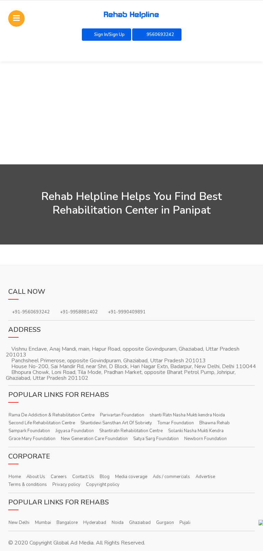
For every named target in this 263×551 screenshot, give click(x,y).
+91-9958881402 (79, 312)
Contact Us (83, 477)
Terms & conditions (28, 484)
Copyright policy (103, 484)
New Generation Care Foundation (94, 439)
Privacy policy (66, 484)
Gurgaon (165, 522)
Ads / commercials (171, 477)
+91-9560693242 (31, 312)
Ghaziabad (140, 522)
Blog (105, 477)
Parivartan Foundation (122, 415)
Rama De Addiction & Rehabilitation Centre (52, 415)
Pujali (184, 522)
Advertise (205, 477)
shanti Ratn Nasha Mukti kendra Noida (187, 415)
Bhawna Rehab (214, 423)
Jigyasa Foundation (74, 431)
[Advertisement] (131, 113)
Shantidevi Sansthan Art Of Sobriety (116, 423)
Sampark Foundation (29, 431)
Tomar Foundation (176, 423)
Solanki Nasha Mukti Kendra (196, 431)
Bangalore (67, 522)
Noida (118, 522)
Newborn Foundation (205, 439)
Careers (59, 477)
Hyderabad (94, 522)
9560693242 (160, 35)
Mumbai (43, 522)
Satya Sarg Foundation (156, 439)
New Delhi (19, 522)
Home (15, 477)
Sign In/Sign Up (109, 35)
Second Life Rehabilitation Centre (42, 423)
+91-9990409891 (127, 312)
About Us (35, 477)
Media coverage (131, 477)
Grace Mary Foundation (32, 439)
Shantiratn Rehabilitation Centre (131, 431)
